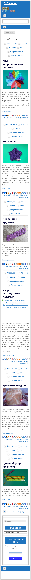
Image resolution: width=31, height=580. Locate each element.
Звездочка (10, 141)
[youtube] (11, 11)
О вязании (10, 3)
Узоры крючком (17, 51)
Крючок (24, 43)
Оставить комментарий (23, 267)
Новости (12, 47)
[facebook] (3, 11)
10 (14, 512)
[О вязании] (5, 8)
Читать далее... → (8, 111)
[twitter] (5, 11)
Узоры (22, 47)
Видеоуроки (12, 43)
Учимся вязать (17, 55)
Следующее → (22, 512)
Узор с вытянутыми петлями (11, 293)
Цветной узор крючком (12, 465)
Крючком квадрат (14, 385)
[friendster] (13, 11)
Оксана (16, 118)
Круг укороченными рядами (13, 64)
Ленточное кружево (10, 220)
